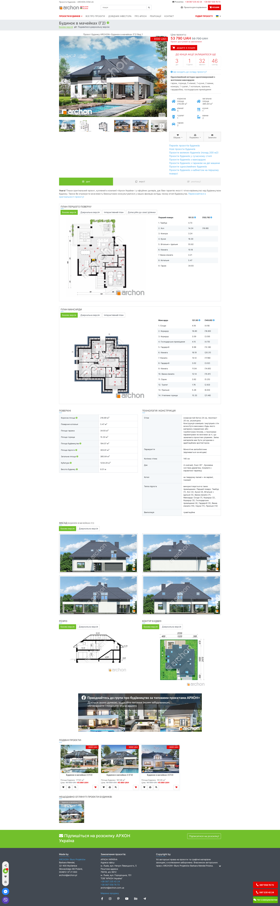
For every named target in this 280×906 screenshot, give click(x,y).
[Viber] (5, 900)
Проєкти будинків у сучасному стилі (190, 156)
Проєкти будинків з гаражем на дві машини (194, 163)
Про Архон (141, 16)
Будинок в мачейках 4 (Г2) (160, 775)
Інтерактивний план (114, 212)
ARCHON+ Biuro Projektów (72, 859)
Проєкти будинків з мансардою (187, 159)
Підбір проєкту (204, 16)
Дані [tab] (87, 181)
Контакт (169, 16)
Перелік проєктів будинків (184, 145)
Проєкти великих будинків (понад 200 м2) (193, 152)
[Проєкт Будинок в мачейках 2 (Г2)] (79, 759)
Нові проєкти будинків (182, 149)
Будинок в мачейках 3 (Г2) (120, 775)
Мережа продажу (110, 893)
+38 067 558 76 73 (212, 2)
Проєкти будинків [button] (70, 16)
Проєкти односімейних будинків (188, 166)
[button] (5, 865)
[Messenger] (5, 891)
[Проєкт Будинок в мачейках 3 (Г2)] (120, 759)
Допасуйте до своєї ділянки (141, 212)
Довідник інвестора (119, 16)
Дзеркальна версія (90, 212)
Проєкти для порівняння (194, 7)
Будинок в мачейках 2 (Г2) (79, 775)
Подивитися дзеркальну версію (94, 27)
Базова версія (66, 27)
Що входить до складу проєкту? (190, 72)
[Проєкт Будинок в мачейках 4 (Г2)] (160, 759)
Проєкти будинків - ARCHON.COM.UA (76, 2)
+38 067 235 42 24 (193, 2)
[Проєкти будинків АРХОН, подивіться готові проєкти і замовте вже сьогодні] (74, 7)
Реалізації (155, 16)
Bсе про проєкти (95, 16)
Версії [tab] (142, 181)
